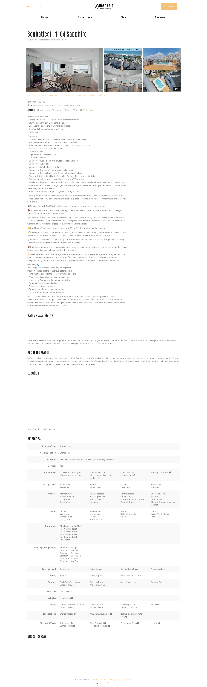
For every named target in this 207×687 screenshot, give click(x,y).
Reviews (160, 17)
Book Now (169, 6)
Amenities (81, 95)
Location (68, 95)
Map (123, 17)
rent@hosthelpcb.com (120, 680)
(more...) (93, 110)
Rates (92, 95)
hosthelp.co (105, 682)
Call (39, 6)
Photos (31, 95)
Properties (84, 17)
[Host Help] (103, 6)
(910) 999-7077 (100, 680)
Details (42, 95)
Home (44, 17)
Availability (55, 95)
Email (32, 6)
